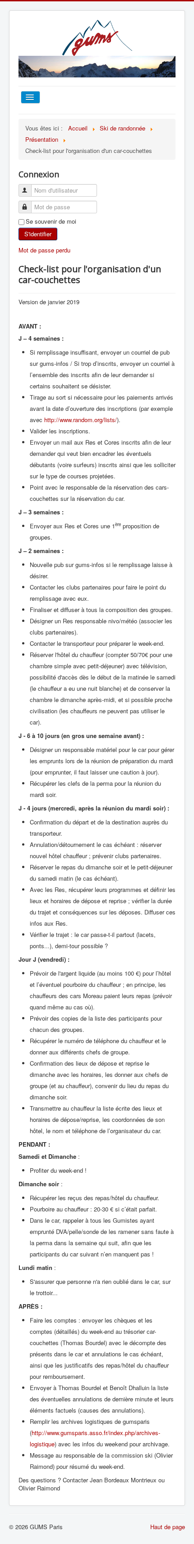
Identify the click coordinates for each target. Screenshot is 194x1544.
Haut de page (167, 1526)
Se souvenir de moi (51, 221)
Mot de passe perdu (44, 250)
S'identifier (37, 234)
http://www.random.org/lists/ (80, 419)
